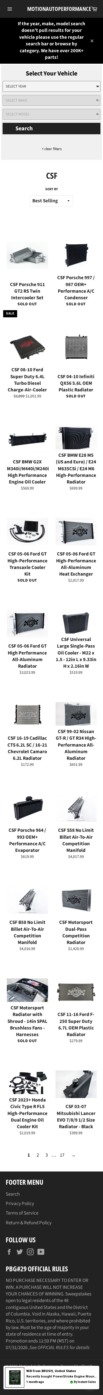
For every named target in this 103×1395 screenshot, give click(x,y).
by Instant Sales (85, 1382)
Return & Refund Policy (29, 1222)
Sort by (51, 189)
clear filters (52, 148)
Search (24, 129)
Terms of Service (22, 1213)
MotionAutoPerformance (51, 9)
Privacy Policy (20, 1203)
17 (62, 1155)
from (51, 1371)
